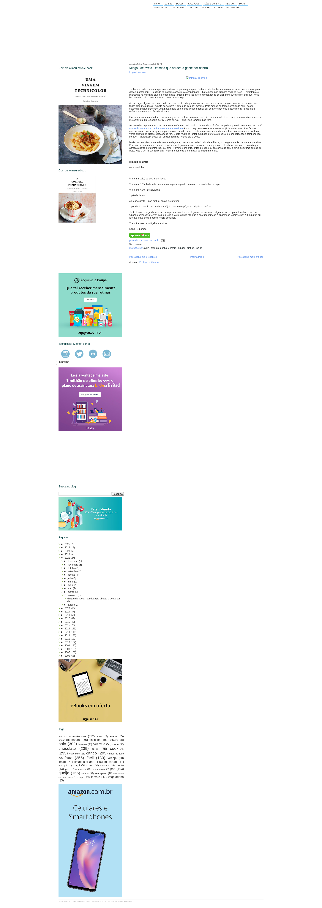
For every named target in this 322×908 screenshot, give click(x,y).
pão (112, 768)
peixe (68, 769)
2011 (68, 638)
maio (71, 585)
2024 (68, 547)
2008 (68, 649)
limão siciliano (84, 761)
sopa (81, 777)
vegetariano (116, 776)
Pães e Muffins (212, 4)
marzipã (63, 765)
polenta (82, 769)
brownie (82, 744)
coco (95, 748)
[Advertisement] (86, 248)
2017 (68, 618)
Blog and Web (125, 901)
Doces (180, 4)
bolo (62, 744)
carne (116, 744)
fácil (90, 758)
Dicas (242, 4)
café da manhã (159, 248)
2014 (68, 628)
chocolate (67, 748)
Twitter (193, 7)
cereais (172, 248)
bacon (62, 740)
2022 (68, 554)
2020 (68, 608)
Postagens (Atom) (149, 262)
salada (85, 773)
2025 (68, 544)
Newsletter (160, 7)
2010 (68, 642)
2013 (68, 632)
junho (71, 581)
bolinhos (114, 740)
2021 (68, 557)
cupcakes (74, 753)
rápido (199, 248)
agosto (72, 574)
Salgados (193, 4)
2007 (68, 652)
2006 (68, 655)
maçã (76, 765)
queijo (64, 773)
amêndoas (79, 736)
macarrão (110, 761)
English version (137, 72)
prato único (99, 769)
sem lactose (118, 774)
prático (190, 248)
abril (70, 588)
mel (90, 765)
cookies (117, 748)
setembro (73, 571)
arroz (99, 736)
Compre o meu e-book (226, 7)
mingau (181, 248)
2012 (68, 635)
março (71, 591)
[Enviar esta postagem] (162, 240)
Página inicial (197, 256)
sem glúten (101, 773)
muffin (120, 765)
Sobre (168, 4)
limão (62, 761)
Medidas (230, 4)
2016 (68, 621)
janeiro (71, 604)
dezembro (73, 561)
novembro (73, 564)
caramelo (99, 744)
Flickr (206, 7)
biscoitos (94, 739)
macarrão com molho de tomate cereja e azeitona (156, 128)
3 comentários (137, 244)
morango (104, 765)
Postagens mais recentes (143, 256)
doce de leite (116, 753)
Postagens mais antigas (250, 256)
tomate (95, 776)
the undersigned (81, 901)
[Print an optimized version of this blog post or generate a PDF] (139, 236)
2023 (68, 551)
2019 (68, 611)
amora (62, 736)
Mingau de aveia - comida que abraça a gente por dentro (168, 68)
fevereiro (73, 595)
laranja (112, 758)
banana (76, 739)
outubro (72, 568)
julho (70, 578)
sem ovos (67, 777)
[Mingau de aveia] (196, 77)
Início (157, 4)
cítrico (91, 753)
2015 (68, 625)
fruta (68, 758)
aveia (146, 248)
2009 (68, 645)
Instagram (178, 7)
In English (64, 361)
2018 (68, 615)
